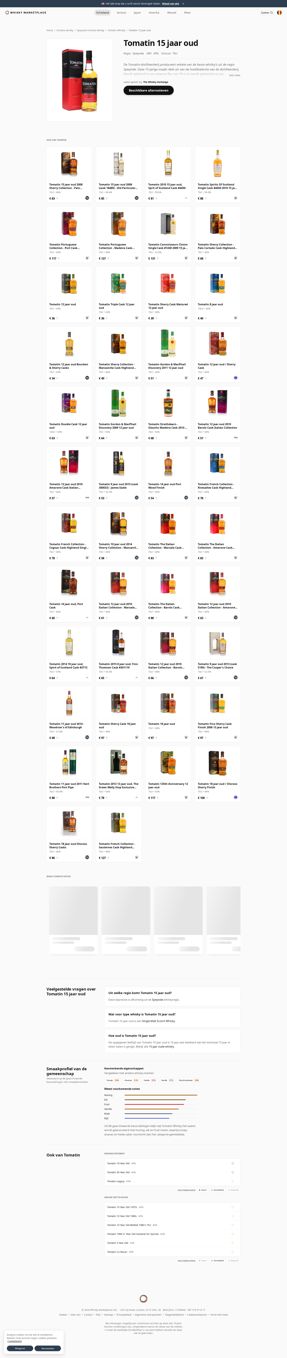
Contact (88, 1314)
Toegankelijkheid (174, 1314)
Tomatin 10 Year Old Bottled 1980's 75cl (129, 1225)
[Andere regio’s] (279, 12)
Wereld (171, 12)
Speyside (157, 999)
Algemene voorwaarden (148, 1314)
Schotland (102, 12)
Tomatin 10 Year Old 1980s (122, 1216)
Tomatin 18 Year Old (118, 1163)
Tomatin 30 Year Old (118, 1172)
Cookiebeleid (14, 1341)
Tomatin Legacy (115, 1181)
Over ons (76, 1314)
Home (50, 30)
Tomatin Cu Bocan (117, 1251)
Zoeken (63, 1314)
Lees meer (234, 75)
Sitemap (108, 1314)
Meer (187, 12)
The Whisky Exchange (155, 82)
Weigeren (20, 1348)
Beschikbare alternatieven (148, 90)
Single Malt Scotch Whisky (158, 1021)
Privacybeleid (124, 1314)
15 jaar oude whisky (161, 1046)
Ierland (121, 12)
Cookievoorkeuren (197, 1314)
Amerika (154, 12)
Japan (137, 12)
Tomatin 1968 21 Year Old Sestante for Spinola (133, 1234)
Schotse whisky (64, 30)
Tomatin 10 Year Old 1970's (122, 1207)
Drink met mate (219, 1314)
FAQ (98, 1314)
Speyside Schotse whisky (90, 30)
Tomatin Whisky (116, 30)
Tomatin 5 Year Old (117, 1242)
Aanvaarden (47, 1348)
